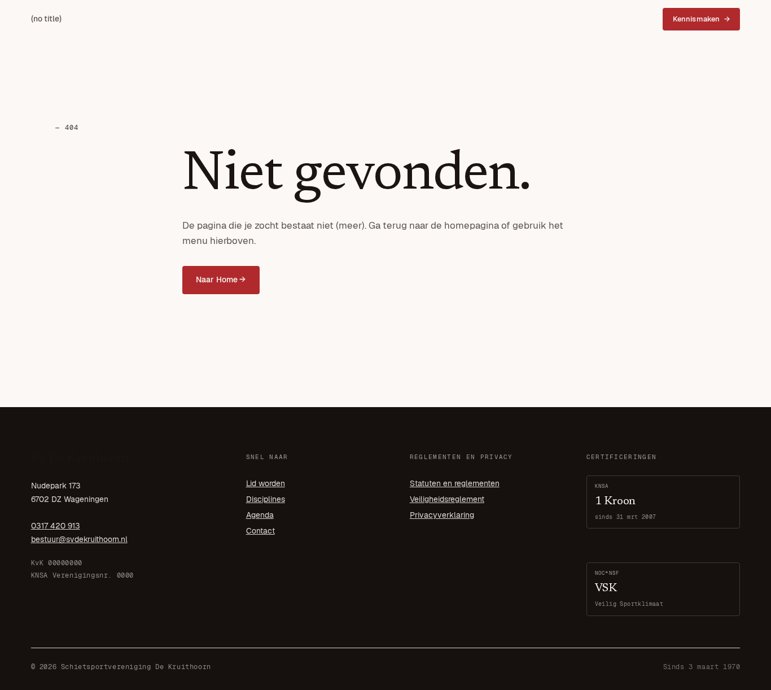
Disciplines (265, 499)
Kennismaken (696, 19)
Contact (260, 531)
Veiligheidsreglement (447, 499)
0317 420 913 (55, 526)
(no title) (46, 19)
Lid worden (265, 483)
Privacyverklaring (442, 515)
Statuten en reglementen (455, 483)
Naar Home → (221, 279)
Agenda (260, 515)
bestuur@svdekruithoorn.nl (79, 539)
